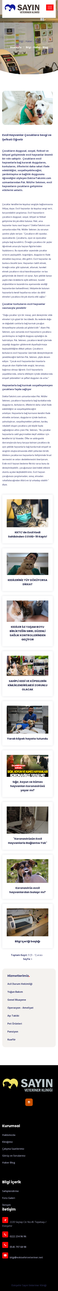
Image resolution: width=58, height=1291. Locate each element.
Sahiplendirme (10, 1191)
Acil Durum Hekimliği (19, 984)
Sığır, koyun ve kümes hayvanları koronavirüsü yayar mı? (27, 786)
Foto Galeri (8, 1198)
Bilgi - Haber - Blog (37, 47)
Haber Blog (8, 1162)
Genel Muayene (16, 999)
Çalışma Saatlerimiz (13, 1148)
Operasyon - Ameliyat (20, 1007)
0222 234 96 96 (18, 1236)
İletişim (6, 1205)
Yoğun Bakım (15, 991)
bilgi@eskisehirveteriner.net (26, 1257)
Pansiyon (12, 1031)
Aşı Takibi (13, 1015)
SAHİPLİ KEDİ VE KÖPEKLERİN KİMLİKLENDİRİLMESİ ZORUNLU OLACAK (27, 685)
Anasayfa (15, 47)
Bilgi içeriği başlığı (27, 941)
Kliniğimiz (7, 1142)
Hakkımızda (8, 1135)
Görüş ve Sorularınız (13, 1155)
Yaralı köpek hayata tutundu (27, 738)
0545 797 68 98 (18, 1247)
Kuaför (11, 1039)
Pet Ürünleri (14, 1023)
